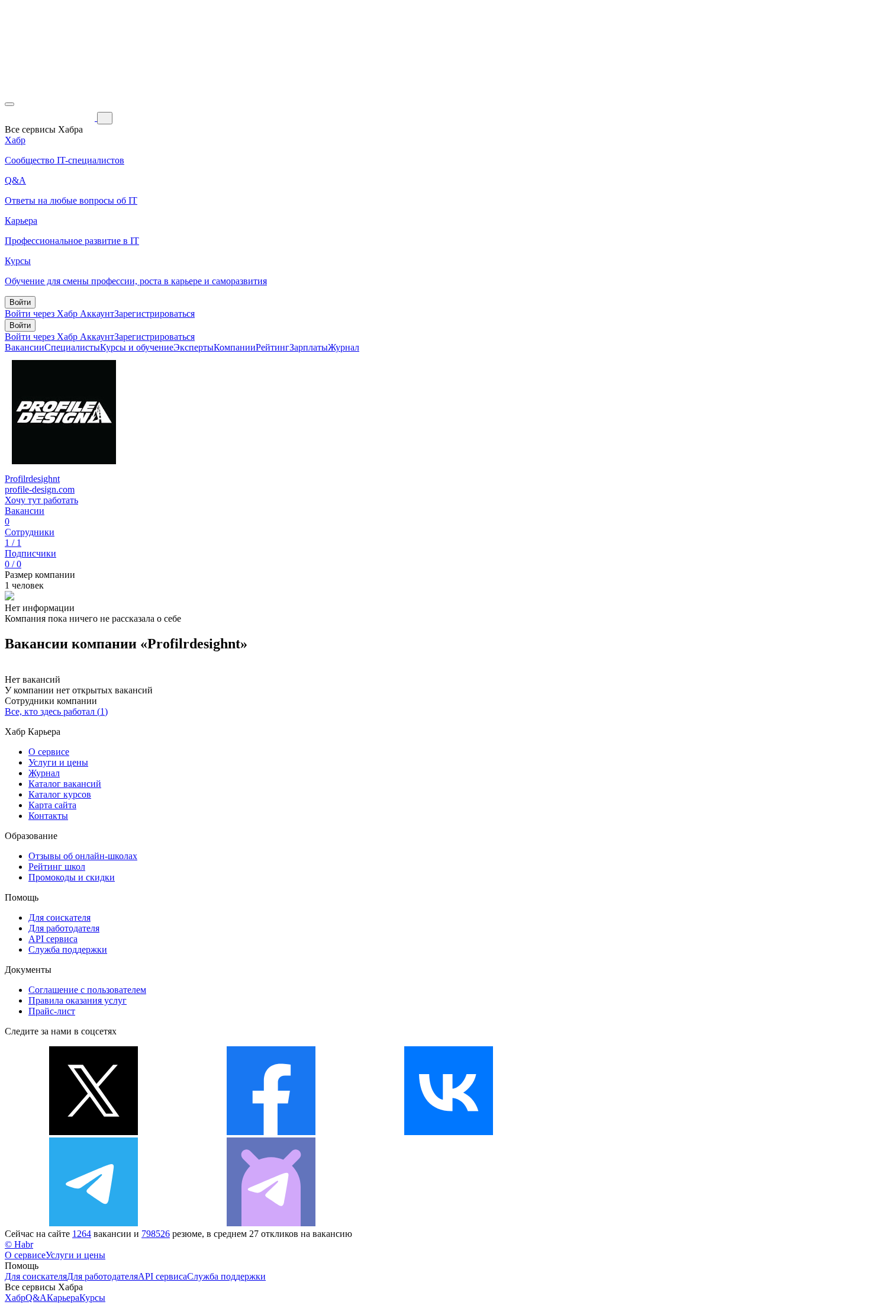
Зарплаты (308, 347)
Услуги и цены (58, 762)
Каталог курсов (59, 794)
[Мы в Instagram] (626, 1132)
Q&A (36, 1298)
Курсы (92, 1298)
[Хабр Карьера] (51, 118)
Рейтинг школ (56, 867)
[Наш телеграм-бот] (271, 1223)
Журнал (343, 347)
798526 (155, 1234)
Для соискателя (59, 917)
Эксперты (193, 347)
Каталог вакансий (64, 784)
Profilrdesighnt (32, 479)
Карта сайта (52, 805)
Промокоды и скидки (71, 877)
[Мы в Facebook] (271, 1132)
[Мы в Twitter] (93, 1132)
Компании (235, 347)
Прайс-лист (51, 1011)
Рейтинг (272, 347)
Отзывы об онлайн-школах (82, 856)
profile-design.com (40, 489)
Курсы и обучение (136, 347)
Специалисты (72, 347)
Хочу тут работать (41, 500)
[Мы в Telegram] (93, 1223)
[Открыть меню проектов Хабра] (9, 104)
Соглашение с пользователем (87, 990)
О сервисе (48, 752)
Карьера (63, 1298)
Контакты (48, 816)
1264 (81, 1234)
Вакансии (24, 347)
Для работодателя (63, 928)
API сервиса (53, 939)
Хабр (15, 1298)
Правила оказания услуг (77, 1000)
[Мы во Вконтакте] (448, 1132)
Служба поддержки (67, 949)
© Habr (19, 1244)
